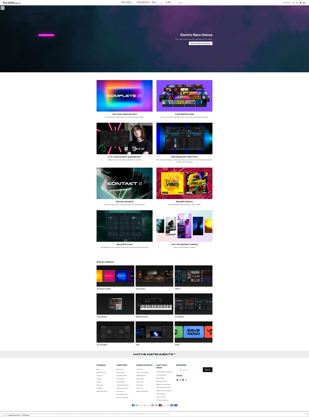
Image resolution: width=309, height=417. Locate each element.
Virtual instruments (142, 372)
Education (100, 388)
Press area (100, 385)
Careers (99, 381)
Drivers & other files (122, 397)
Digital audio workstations (164, 390)
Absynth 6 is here (125, 244)
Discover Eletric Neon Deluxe (201, 43)
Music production (161, 381)
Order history (121, 372)
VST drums (139, 388)
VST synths (139, 381)
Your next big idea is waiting (184, 244)
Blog (98, 369)
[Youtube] (183, 380)
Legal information (102, 391)
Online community (122, 388)
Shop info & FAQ (121, 375)
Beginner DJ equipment (163, 384)
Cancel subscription (123, 385)
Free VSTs (139, 369)
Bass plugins (140, 378)
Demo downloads (122, 394)
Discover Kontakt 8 (124, 202)
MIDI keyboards (141, 375)
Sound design (160, 393)
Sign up (207, 369)
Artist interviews (161, 375)
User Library (120, 391)
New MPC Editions (184, 202)
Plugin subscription (142, 391)
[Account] (300, 3)
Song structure (161, 397)
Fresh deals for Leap (184, 114)
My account (120, 369)
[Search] (293, 3)
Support (99, 378)
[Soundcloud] (186, 380)
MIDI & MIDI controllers (163, 387)
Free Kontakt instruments (164, 371)
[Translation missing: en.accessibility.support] (297, 3)
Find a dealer (120, 378)
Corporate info (101, 372)
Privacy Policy (25, 415)
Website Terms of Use (14, 415)
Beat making (160, 378)
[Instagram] (180, 380)
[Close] (306, 414)
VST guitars (139, 385)
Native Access (121, 381)
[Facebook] (177, 380)
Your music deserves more (124, 114)
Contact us (100, 375)
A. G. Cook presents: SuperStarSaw (124, 157)
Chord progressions (162, 400)
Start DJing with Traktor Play (184, 157)
